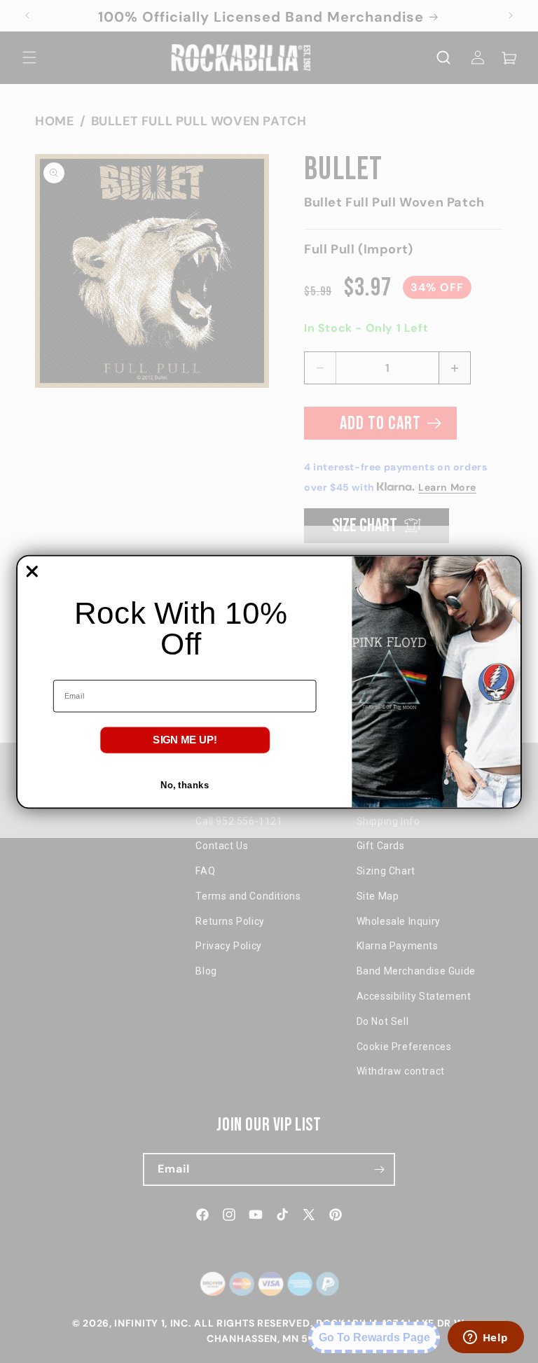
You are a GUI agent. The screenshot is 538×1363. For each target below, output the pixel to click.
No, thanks (184, 784)
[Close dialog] (32, 571)
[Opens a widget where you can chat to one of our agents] (485, 1338)
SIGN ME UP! (185, 739)
